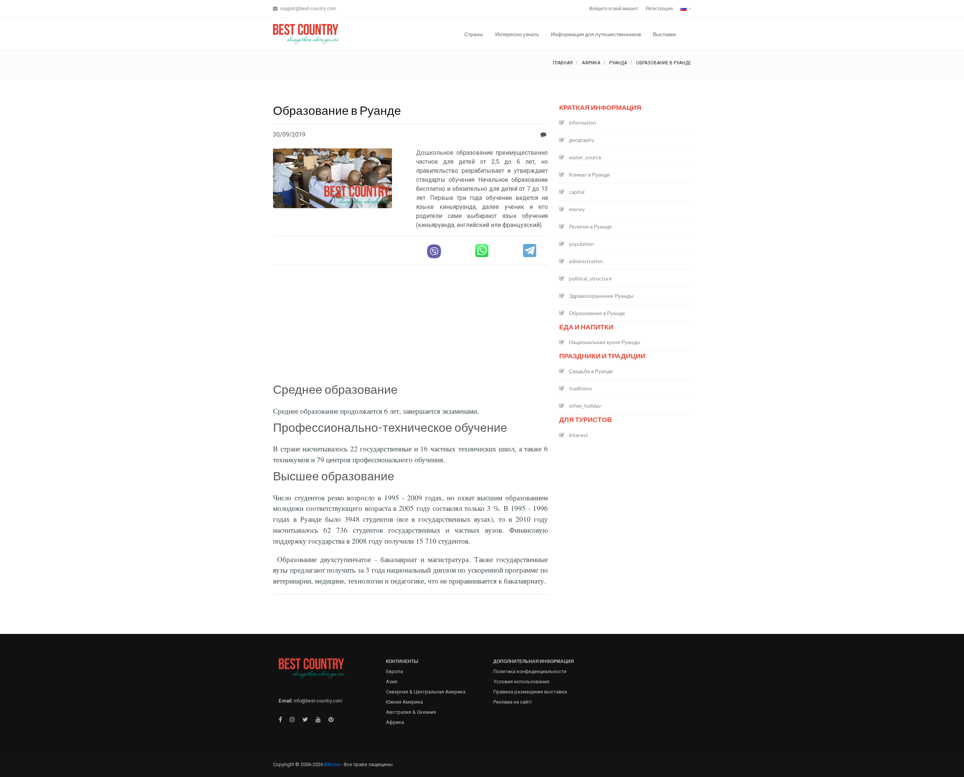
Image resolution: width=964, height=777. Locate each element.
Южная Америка (404, 702)
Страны (473, 34)
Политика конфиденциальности (529, 671)
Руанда (618, 63)
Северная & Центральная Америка (425, 692)
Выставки (664, 34)
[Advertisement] (410, 324)
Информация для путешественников (596, 34)
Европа (394, 671)
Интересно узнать (517, 34)
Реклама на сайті (512, 702)
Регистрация (659, 8)
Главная (563, 63)
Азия (391, 681)
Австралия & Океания (411, 712)
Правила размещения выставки (530, 692)
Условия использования (521, 681)
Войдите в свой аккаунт (613, 8)
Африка (591, 63)
